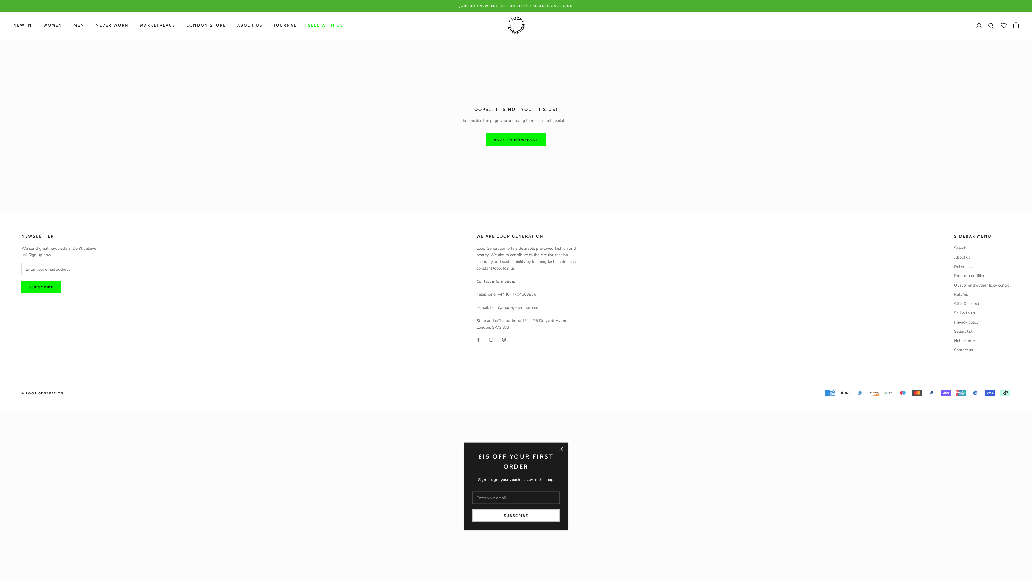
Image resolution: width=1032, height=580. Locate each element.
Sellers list (963, 331)
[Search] (991, 25)
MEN (79, 25)
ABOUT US (250, 25)
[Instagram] (491, 339)
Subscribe (516, 515)
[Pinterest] (504, 339)
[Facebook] (478, 339)
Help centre (964, 340)
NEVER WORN (112, 25)
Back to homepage (516, 139)
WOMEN (52, 25)
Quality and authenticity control (982, 285)
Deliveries (963, 266)
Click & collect (966, 303)
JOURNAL (285, 25)
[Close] (561, 449)
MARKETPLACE (157, 25)
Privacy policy (966, 322)
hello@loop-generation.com (515, 307)
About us (962, 257)
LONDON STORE (206, 25)
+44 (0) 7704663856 (516, 294)
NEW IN (22, 25)
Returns (961, 294)
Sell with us (325, 25)
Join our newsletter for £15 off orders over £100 (516, 6)
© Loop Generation (43, 393)
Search (960, 248)
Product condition (970, 275)
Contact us (963, 350)
